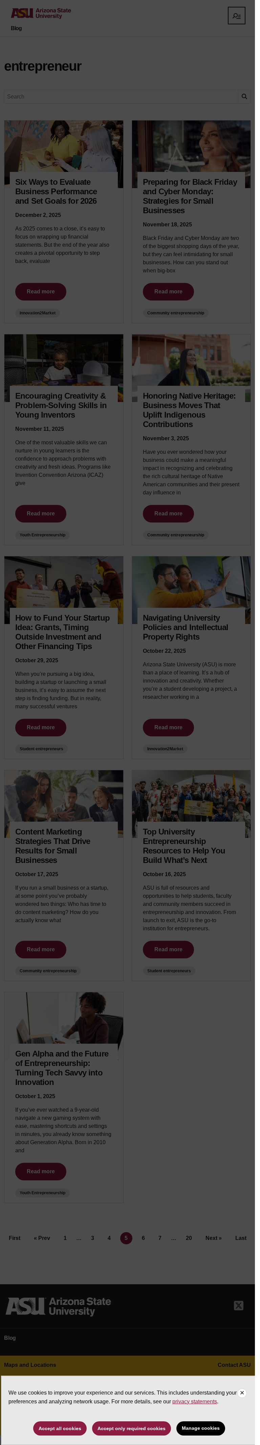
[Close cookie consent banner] (242, 1393)
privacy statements (194, 1401)
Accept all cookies (60, 1428)
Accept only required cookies (132, 1428)
